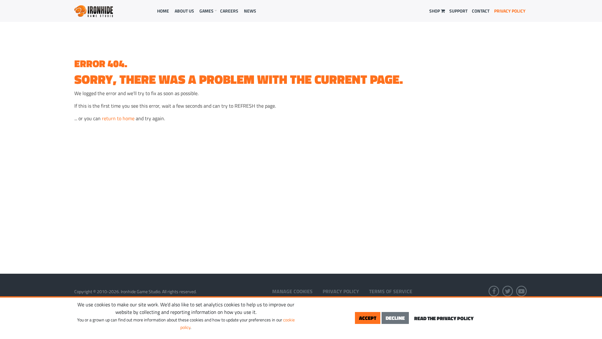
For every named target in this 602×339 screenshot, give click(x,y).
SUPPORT (458, 11)
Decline (395, 318)
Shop (435, 11)
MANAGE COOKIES (292, 291)
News (250, 11)
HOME (163, 11)
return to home (118, 118)
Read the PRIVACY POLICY (443, 318)
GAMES (206, 11)
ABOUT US (184, 11)
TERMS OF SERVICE (390, 291)
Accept (367, 318)
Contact (480, 11)
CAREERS (229, 11)
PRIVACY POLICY (509, 11)
